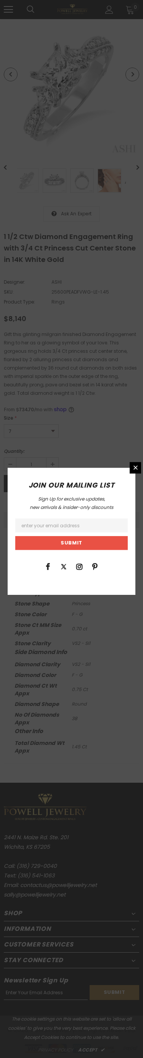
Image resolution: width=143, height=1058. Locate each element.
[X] (63, 566)
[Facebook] (48, 566)
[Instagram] (79, 566)
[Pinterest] (95, 566)
